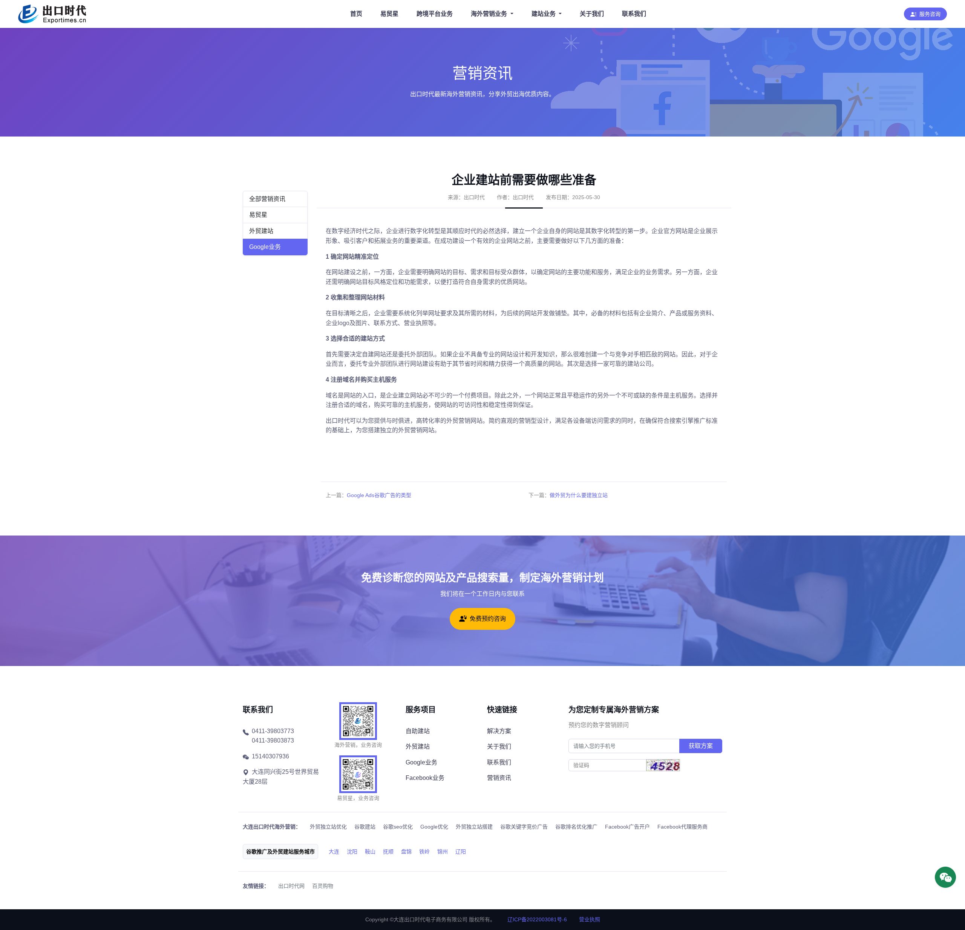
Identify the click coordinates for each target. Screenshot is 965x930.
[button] (925, 14)
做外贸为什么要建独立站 (579, 495)
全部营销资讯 (267, 199)
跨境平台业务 (435, 14)
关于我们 (592, 14)
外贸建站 (261, 231)
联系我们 (634, 14)
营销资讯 (499, 778)
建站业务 (544, 14)
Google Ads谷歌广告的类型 (379, 495)
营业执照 (589, 919)
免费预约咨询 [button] (488, 618)
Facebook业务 (425, 778)
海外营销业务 (489, 14)
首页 (356, 14)
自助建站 (418, 731)
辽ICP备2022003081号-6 (537, 919)
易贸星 (389, 14)
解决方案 (499, 731)
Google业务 (265, 247)
